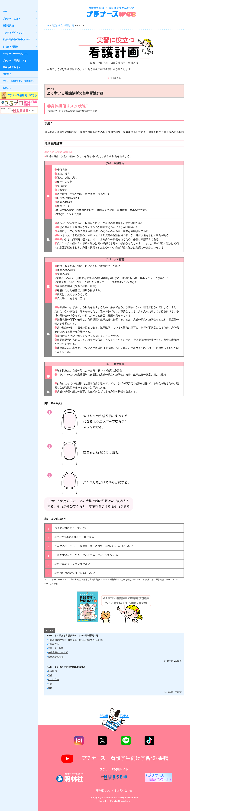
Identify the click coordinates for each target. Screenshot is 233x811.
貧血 (50, 688)
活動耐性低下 (54, 644)
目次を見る (115, 78)
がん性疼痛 (53, 679)
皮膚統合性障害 (55, 656)
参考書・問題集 (10, 46)
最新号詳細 (8, 25)
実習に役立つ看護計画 (63, 25)
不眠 (50, 683)
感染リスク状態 (55, 648)
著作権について (105, 790)
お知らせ (7, 88)
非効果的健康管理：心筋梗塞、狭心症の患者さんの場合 (75, 639)
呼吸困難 (52, 671)
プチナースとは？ (11, 18)
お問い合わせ (124, 790)
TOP (5, 11)
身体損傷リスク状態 (58, 652)
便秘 (50, 675)
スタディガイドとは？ (14, 32)
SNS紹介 (7, 74)
